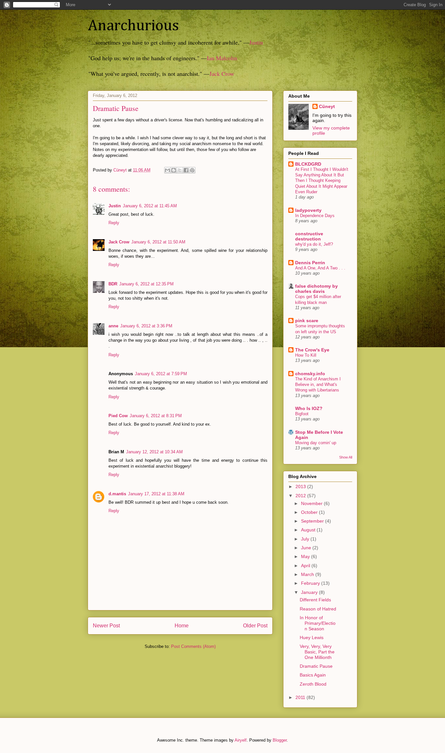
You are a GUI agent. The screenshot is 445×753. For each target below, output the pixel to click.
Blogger (280, 740)
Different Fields (315, 599)
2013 (301, 486)
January (310, 592)
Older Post (255, 625)
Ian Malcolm (222, 58)
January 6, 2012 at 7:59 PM (161, 373)
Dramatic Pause (316, 666)
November (312, 503)
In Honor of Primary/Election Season (318, 623)
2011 (301, 697)
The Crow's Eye (312, 349)
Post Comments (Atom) (193, 646)
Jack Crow (221, 73)
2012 (301, 495)
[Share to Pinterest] (192, 170)
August (309, 529)
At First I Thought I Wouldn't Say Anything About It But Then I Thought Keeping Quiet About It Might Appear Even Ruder (321, 180)
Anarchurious (133, 26)
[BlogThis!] (173, 170)
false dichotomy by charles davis (316, 288)
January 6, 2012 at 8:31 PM (156, 415)
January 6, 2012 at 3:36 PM (146, 325)
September (313, 521)
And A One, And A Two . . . (320, 268)
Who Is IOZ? (309, 408)
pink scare (306, 320)
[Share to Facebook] (186, 170)
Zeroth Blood (313, 684)
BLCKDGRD (308, 164)
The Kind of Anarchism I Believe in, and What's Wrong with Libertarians (318, 384)
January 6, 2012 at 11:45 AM (150, 205)
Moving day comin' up (315, 442)
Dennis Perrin (310, 262)
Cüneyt (327, 106)
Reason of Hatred (318, 608)
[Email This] (167, 170)
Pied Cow (118, 415)
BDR (112, 283)
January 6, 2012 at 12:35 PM (146, 283)
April (306, 565)
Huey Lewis (311, 637)
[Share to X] (180, 170)
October (310, 512)
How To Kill (305, 355)
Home (182, 625)
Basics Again (313, 675)
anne (113, 325)
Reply (113, 222)
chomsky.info (310, 373)
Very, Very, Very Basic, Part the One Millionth (317, 652)
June (306, 547)
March (308, 574)
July (305, 538)
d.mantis (117, 493)
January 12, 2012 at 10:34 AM (154, 451)
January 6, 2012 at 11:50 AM (158, 242)
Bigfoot (302, 413)
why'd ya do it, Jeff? (314, 244)
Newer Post (106, 625)
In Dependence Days (315, 215)
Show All (345, 457)
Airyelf (241, 740)
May (306, 556)
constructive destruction (309, 236)
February (311, 583)
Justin (256, 42)
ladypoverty (308, 210)
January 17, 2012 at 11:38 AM (156, 493)
